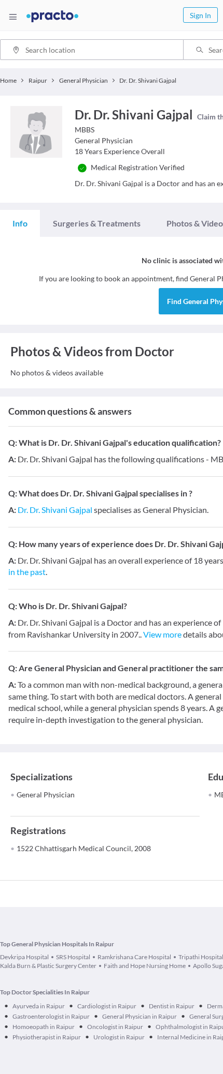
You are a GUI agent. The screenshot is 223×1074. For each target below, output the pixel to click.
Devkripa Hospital (24, 957)
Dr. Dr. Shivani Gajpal (55, 510)
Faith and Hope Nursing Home (145, 966)
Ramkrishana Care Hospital (134, 957)
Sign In (200, 15)
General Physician (46, 794)
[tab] (20, 223)
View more (162, 634)
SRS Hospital (73, 957)
